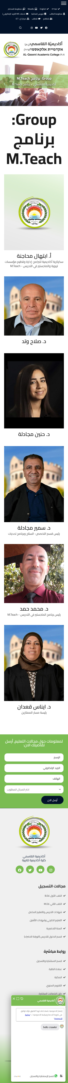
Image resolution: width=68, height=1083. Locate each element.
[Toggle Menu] (63, 3)
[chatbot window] (38, 1038)
